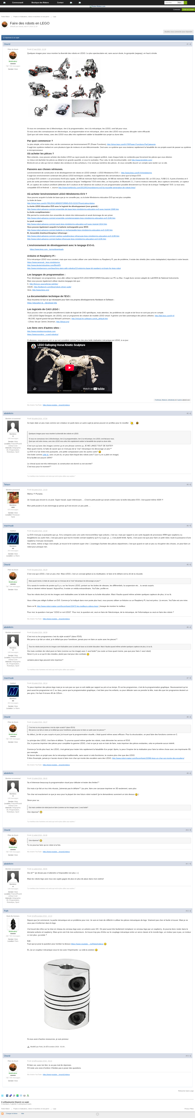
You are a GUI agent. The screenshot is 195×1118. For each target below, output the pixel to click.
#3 (188, 484)
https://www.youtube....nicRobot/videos (87, 944)
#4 (188, 525)
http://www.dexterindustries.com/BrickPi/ (44, 265)
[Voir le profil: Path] (13, 924)
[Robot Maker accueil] (4, 2)
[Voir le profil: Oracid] (13, 55)
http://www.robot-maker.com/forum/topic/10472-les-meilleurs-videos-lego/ (67, 606)
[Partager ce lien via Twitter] (2, 1095)
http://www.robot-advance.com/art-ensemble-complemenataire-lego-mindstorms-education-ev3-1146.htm (71, 218)
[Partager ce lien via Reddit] (14, 1095)
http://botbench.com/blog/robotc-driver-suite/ (52, 287)
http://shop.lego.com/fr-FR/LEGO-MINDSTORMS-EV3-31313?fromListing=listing (61, 203)
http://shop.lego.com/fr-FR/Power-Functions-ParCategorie (131, 144)
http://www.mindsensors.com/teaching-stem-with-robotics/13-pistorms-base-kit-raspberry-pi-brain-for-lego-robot (74, 268)
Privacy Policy (189, 1109)
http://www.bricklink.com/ (142, 160)
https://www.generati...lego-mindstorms (43, 262)
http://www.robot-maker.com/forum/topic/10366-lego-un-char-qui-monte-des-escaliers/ (148, 758)
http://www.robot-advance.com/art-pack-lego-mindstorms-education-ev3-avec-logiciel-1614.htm (67, 224)
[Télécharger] (28, 1095)
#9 (188, 773)
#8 (188, 717)
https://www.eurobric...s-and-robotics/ (42, 334)
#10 (187, 830)
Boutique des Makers (40, 3)
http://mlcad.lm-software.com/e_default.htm (90, 318)
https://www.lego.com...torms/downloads (47, 249)
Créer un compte (188, 9)
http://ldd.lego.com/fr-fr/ (164, 316)
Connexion (176, 9)
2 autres (179, 400)
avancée (191, 2)
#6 (188, 627)
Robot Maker (5, 1109)
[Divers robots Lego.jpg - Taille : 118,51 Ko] (67, 87)
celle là (45, 455)
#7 (188, 678)
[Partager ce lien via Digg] (7, 1095)
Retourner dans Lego (186, 1091)
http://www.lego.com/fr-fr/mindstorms (136, 173)
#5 (188, 564)
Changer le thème (11, 1113)
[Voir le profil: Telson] (13, 497)
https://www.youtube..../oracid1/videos (56, 405)
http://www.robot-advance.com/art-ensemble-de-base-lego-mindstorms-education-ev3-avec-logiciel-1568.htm (73, 209)
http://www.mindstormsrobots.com (41, 331)
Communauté (17, 3)
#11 (187, 863)
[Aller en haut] (97, 1114)
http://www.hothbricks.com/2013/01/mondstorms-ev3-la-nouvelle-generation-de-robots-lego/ (96, 187)
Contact (60, 3)
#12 (187, 911)
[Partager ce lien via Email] (21, 1095)
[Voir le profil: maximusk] (13, 538)
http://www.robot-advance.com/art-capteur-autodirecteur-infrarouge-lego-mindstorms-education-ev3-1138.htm (73, 236)
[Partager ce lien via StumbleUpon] (17, 1095)
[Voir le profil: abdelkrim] (13, 426)
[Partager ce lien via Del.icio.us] (11, 1095)
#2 (188, 413)
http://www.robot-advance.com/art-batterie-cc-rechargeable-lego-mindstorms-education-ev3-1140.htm (70, 230)
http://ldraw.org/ (62, 322)
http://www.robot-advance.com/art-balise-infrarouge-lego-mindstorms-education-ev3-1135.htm (66, 239)
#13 (187, 1056)
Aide (22, 1113)
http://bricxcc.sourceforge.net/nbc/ (44, 284)
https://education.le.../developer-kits (42, 302)
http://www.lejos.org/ (40, 290)
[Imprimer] (24, 1095)
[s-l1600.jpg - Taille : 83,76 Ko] (67, 994)
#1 (188, 44)
